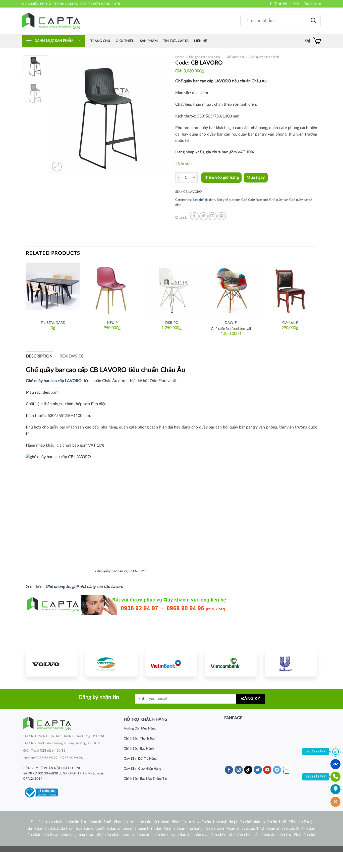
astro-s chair (52, 822)
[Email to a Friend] (212, 216)
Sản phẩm (149, 40)
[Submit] (313, 20)
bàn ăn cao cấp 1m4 (286, 828)
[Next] (159, 114)
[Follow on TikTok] (248, 770)
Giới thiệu (125, 40)
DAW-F (231, 323)
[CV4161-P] (290, 290)
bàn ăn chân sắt (245, 835)
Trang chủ (100, 40)
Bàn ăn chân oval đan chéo (203, 835)
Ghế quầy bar (234, 57)
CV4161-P (290, 323)
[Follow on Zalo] (286, 769)
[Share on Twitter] (203, 216)
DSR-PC (171, 323)
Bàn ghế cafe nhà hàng (204, 57)
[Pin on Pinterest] (221, 216)
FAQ (296, 3)
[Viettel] (111, 663)
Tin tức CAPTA (176, 40)
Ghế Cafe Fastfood (254, 199)
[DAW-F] (231, 290)
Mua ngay (256, 177)
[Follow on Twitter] (280, 4)
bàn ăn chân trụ (277, 835)
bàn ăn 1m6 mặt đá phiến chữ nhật (230, 822)
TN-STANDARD (53, 323)
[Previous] (59, 114)
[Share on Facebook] (194, 216)
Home (179, 57)
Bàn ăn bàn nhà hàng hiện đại (135, 828)
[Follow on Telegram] (277, 770)
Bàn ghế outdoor (228, 199)
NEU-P (112, 323)
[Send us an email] (285, 4)
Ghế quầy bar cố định (264, 57)
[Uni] (291, 663)
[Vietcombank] (231, 663)
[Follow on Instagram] (275, 4)
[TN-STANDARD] (53, 290)
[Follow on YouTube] (267, 770)
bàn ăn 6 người (91, 828)
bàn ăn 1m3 (101, 822)
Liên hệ (200, 40)
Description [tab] (39, 356)
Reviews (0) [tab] (71, 356)
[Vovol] (52, 663)
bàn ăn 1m (77, 822)
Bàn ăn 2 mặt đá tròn (55, 828)
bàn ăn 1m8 (275, 822)
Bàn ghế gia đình (203, 199)
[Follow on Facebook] (270, 4)
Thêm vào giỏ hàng (221, 177)
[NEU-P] (112, 290)
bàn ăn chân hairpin (116, 835)
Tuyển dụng (312, 3)
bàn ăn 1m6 (184, 822)
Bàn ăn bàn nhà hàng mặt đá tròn (195, 828)
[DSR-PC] (171, 290)
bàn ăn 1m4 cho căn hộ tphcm (142, 822)
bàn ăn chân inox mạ (157, 835)
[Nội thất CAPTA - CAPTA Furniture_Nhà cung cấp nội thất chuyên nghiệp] (51, 21)
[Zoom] (57, 166)
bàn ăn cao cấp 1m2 (246, 828)
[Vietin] (171, 663)
